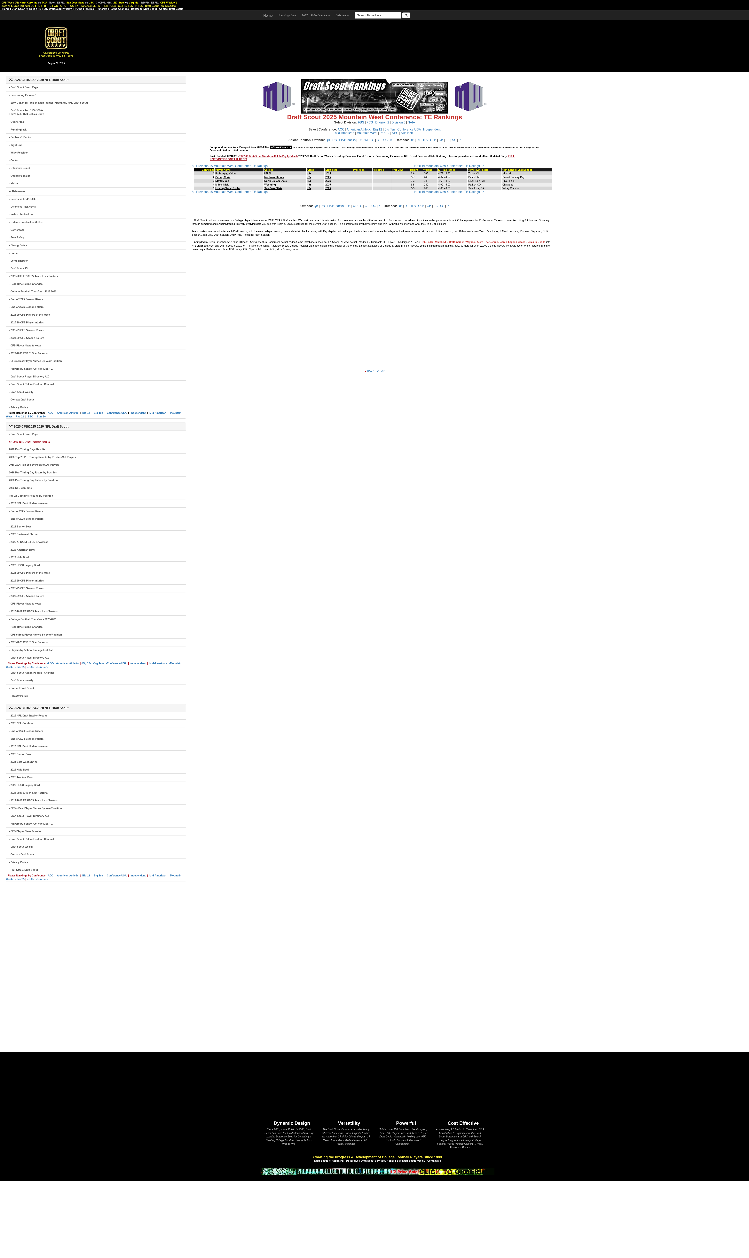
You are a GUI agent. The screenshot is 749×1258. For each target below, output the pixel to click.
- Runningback (18, 129)
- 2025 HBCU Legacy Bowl (24, 785)
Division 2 (382, 122)
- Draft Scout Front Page (23, 87)
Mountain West (367, 133)
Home (268, 15)
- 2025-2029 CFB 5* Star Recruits (28, 642)
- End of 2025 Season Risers (26, 299)
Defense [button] (341, 15)
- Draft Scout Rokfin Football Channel (31, 384)
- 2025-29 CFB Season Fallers (26, 337)
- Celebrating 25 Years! (22, 95)
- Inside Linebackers (21, 214)
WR (367, 140)
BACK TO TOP (376, 370)
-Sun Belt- (42, 416)
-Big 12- (86, 412)
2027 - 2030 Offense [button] (315, 15)
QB (328, 140)
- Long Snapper (18, 260)
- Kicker (13, 183)
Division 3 (398, 122)
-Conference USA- (116, 412)
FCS (370, 122)
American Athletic (359, 129)
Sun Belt (407, 133)
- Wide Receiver (18, 152)
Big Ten (389, 129)
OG (385, 140)
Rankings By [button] (286, 15)
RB (334, 140)
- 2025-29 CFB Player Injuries (26, 322)
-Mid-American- (158, 412)
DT (418, 140)
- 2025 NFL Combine (21, 723)
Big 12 (377, 129)
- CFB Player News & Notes (25, 345)
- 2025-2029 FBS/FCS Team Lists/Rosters (33, 611)
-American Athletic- (67, 412)
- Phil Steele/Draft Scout (23, 869)
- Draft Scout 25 (18, 268)
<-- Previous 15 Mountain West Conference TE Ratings (230, 166)
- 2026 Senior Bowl (20, 526)
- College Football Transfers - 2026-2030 (32, 291)
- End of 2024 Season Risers (26, 731)
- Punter (14, 253)
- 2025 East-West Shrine (23, 761)
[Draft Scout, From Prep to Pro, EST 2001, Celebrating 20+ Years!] (56, 38)
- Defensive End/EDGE (22, 199)
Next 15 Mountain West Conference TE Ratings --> (449, 166)
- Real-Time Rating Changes (26, 283)
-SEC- (30, 416)
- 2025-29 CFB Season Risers (26, 330)
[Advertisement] (431, 45)
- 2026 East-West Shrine (23, 534)
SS (454, 140)
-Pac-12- (20, 416)
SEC (395, 133)
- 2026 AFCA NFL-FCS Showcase (28, 542)
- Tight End (15, 145)
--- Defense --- (17, 191)
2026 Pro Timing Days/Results (27, 449)
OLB (433, 140)
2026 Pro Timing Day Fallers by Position (33, 480)
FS (447, 140)
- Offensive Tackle (19, 175)
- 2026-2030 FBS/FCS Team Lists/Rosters (33, 276)
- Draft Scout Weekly (21, 392)
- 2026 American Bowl (22, 549)
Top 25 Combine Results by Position (31, 495)
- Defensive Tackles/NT (22, 206)
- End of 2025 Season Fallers (26, 306)
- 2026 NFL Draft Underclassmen (28, 503)
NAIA (411, 122)
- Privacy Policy (18, 407)
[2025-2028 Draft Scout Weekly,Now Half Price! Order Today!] (377, 1171)
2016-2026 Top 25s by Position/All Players (34, 464)
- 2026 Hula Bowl (19, 557)
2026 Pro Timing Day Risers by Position (33, 472)
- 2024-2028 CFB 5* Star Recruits (28, 792)
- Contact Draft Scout (21, 399)
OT (379, 140)
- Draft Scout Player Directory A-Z (29, 376)
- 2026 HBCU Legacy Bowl (24, 565)
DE (412, 140)
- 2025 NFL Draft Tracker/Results (28, 715)
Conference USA (409, 129)
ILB (425, 140)
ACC (341, 129)
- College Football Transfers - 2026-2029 (32, 619)
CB (441, 140)
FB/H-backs (347, 140)
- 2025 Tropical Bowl (21, 777)
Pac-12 (385, 133)
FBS (361, 122)
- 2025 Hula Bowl (19, 769)
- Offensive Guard (19, 168)
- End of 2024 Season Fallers (26, 738)
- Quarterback (17, 121)
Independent (431, 129)
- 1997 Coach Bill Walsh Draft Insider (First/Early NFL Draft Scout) (48, 102)
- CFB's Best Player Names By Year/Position (35, 361)
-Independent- (138, 412)
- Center (13, 160)
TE (360, 140)
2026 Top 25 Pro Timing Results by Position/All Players (42, 457)
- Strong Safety (18, 245)
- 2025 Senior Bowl (20, 754)
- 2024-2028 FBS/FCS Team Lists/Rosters (33, 800)
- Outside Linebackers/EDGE (26, 222)
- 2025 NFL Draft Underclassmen (28, 746)
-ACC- (50, 412)
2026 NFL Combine (20, 488)
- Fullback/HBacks (20, 137)
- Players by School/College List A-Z (31, 368)
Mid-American (344, 133)
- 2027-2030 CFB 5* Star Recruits (28, 353)
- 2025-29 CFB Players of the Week (29, 314)
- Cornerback (16, 229)
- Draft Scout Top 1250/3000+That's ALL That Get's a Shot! (26, 112)
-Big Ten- (98, 412)
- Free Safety (16, 237)
